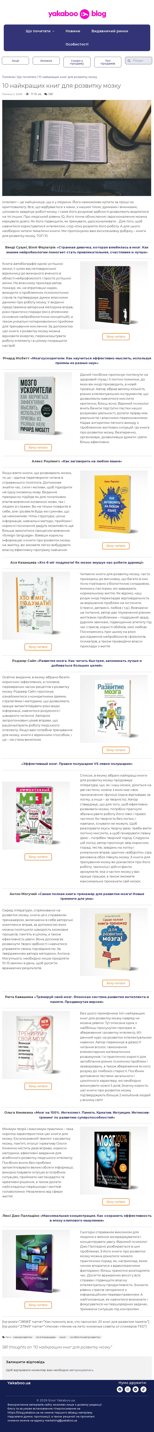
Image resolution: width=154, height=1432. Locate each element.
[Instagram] (128, 1389)
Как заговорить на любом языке (91, 461)
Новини (73, 31)
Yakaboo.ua (19, 1383)
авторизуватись (81, 1370)
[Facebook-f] (120, 1389)
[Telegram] (136, 1389)
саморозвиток (22, 1337)
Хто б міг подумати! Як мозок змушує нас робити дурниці (90, 562)
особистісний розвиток (85, 1337)
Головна (8, 77)
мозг (63, 1337)
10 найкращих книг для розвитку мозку (67, 77)
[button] (15, 61)
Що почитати (38, 31)
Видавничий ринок (109, 31)
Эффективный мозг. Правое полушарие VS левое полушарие (77, 764)
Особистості (77, 44)
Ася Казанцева (45, 1337)
